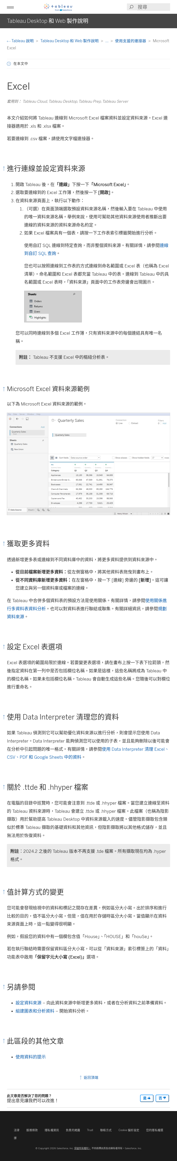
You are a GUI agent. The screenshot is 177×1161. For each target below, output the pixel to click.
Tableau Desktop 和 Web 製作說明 (70, 41)
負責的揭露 (73, 1130)
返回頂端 (90, 1078)
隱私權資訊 (52, 1130)
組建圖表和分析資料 (35, 1011)
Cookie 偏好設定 (129, 1130)
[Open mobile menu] (10, 6)
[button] (9, 64)
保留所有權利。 (82, 1148)
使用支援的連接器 (131, 41)
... (107, 41)
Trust (90, 1130)
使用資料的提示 (31, 1057)
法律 (16, 1130)
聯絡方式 (106, 1130)
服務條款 (32, 1130)
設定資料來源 (28, 1003)
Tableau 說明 (23, 41)
